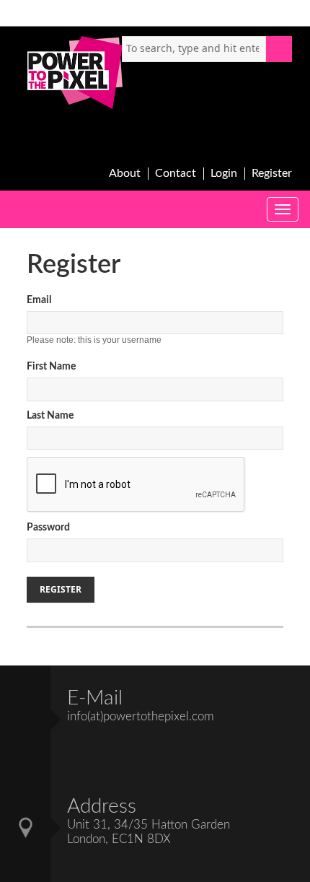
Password (48, 528)
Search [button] (279, 49)
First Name (51, 367)
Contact (175, 173)
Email (39, 300)
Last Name (50, 416)
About (125, 173)
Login (224, 173)
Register (272, 173)
